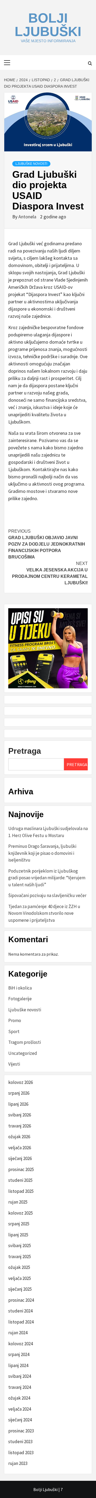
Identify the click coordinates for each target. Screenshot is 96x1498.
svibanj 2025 (19, 1245)
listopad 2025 (21, 1191)
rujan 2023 (17, 1463)
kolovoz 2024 (20, 1344)
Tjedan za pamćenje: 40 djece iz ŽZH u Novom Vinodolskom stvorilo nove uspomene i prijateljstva (44, 913)
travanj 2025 (19, 1256)
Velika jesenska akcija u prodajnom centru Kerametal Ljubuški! (50, 573)
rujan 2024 (17, 1333)
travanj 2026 (19, 1126)
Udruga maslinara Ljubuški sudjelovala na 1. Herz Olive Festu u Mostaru (48, 831)
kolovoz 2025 (20, 1213)
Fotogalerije (20, 999)
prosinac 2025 (21, 1169)
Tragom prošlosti (24, 1042)
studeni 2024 (20, 1311)
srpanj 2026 (18, 1093)
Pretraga (24, 750)
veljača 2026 (19, 1148)
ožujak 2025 (19, 1267)
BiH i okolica (20, 988)
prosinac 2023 (21, 1431)
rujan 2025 (17, 1202)
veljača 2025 (19, 1278)
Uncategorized (22, 1053)
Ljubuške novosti (31, 164)
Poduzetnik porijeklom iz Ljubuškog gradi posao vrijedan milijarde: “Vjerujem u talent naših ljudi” (46, 878)
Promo (14, 1020)
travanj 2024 (19, 1387)
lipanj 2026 (18, 1104)
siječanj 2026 (20, 1158)
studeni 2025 (20, 1180)
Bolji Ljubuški (48, 24)
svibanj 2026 (19, 1115)
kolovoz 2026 (20, 1082)
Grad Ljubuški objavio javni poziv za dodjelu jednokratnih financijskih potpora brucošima (46, 544)
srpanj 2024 (18, 1354)
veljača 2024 (19, 1409)
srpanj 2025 (18, 1224)
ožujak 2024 (19, 1398)
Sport (13, 1031)
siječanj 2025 (20, 1289)
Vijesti (14, 1064)
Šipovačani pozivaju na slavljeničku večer (47, 895)
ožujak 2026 (19, 1137)
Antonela (27, 217)
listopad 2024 (21, 1322)
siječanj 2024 (20, 1420)
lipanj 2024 (18, 1365)
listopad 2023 (21, 1453)
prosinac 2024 (21, 1300)
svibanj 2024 (19, 1376)
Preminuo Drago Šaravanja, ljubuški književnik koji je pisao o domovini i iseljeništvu (42, 853)
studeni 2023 (20, 1441)
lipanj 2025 (18, 1235)
